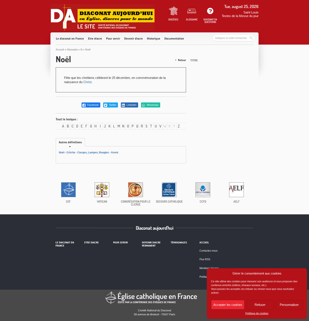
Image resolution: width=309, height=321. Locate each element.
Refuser (260, 304)
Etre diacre (95, 38)
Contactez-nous (208, 250)
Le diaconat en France (70, 38)
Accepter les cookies (227, 304)
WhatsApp (152, 104)
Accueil (60, 49)
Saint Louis (251, 12)
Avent (114, 152)
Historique (153, 38)
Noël (61, 152)
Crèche (70, 152)
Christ (87, 82)
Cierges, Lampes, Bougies (93, 152)
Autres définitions (70, 142)
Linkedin (131, 104)
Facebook (93, 104)
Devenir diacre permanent (151, 244)
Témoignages (179, 242)
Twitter (112, 104)
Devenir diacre (133, 38)
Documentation (174, 38)
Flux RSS (204, 259)
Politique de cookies (256, 313)
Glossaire (72, 49)
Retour (181, 59)
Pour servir (113, 38)
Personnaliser (289, 304)
